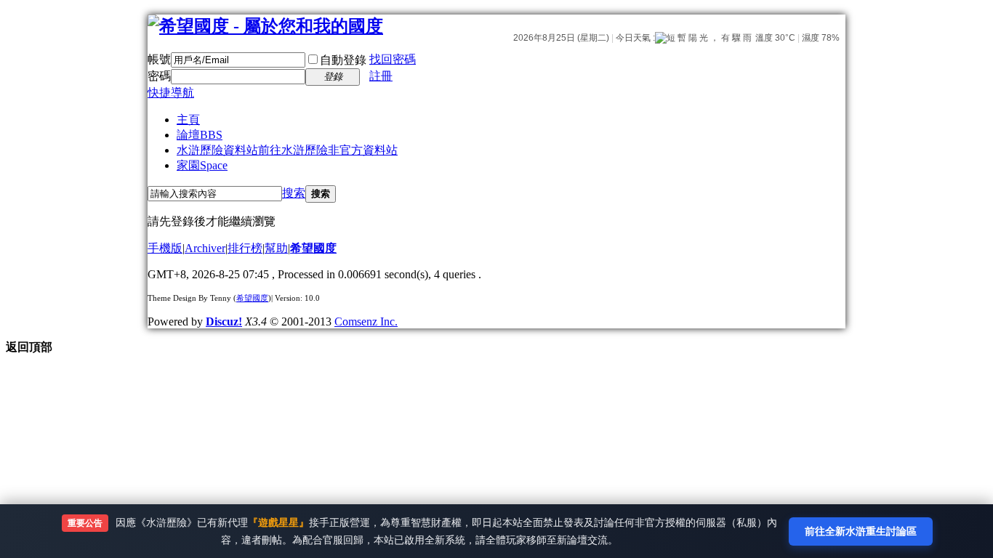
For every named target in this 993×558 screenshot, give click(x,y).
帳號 (159, 59)
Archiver (205, 248)
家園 (202, 165)
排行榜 (245, 248)
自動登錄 (343, 60)
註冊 (381, 76)
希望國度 (313, 248)
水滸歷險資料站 (287, 150)
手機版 (165, 248)
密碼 (159, 76)
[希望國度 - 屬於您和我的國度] (265, 26)
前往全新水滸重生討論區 (861, 531)
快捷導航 (171, 92)
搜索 (293, 193)
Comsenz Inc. (366, 321)
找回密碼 (392, 59)
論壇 (199, 135)
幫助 (276, 248)
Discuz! (224, 321)
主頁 (188, 119)
